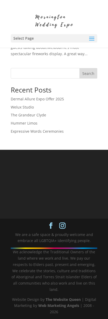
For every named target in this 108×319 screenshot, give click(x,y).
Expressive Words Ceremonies (37, 131)
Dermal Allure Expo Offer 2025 (37, 98)
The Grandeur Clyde (28, 114)
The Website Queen (63, 299)
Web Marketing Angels (58, 305)
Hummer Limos (24, 123)
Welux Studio (22, 107)
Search (88, 73)
